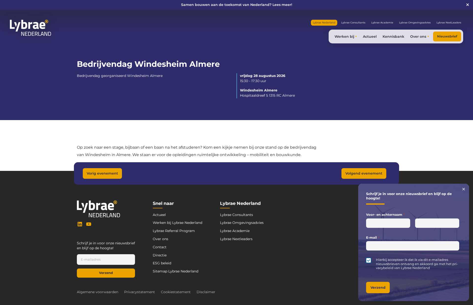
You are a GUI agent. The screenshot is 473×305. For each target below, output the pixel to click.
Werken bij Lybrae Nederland (177, 222)
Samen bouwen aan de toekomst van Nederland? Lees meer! (236, 4)
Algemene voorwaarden (97, 292)
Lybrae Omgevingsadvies (415, 22)
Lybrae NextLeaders (449, 22)
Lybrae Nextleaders (236, 239)
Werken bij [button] (344, 36)
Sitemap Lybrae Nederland (175, 271)
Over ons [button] (418, 36)
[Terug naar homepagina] (30, 28)
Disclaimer (206, 292)
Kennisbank (393, 36)
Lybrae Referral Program (174, 231)
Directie (160, 255)
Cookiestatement (176, 292)
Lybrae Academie (382, 22)
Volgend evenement (363, 173)
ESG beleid (162, 263)
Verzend (106, 273)
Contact (160, 247)
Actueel (370, 36)
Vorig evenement (102, 173)
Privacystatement (139, 292)
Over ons (160, 239)
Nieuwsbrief (447, 36)
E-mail (372, 237)
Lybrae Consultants (353, 22)
